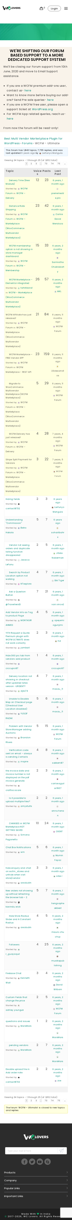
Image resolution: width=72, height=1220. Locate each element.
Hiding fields (13, 499)
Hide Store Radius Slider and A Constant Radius (18, 919)
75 (58, 163)
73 (46, 163)
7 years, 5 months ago (57, 463)
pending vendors (18, 1045)
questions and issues (18, 1021)
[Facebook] (24, 1161)
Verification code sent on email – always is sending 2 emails (19, 753)
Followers (14, 944)
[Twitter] (32, 1161)
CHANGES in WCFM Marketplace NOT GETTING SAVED (18, 826)
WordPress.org (42, 109)
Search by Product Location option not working (18, 575)
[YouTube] (40, 1161)
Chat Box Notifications (18, 847)
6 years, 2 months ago (57, 249)
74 (52, 163)
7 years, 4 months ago (57, 437)
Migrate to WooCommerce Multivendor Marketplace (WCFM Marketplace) (17, 390)
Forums (27, 143)
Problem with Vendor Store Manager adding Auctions (19, 729)
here (27, 90)
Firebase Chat (13, 973)
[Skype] (47, 1161)
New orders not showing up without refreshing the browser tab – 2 (19, 894)
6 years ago (28, 153)
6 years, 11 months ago (57, 318)
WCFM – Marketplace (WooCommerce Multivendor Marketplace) (15, 228)
